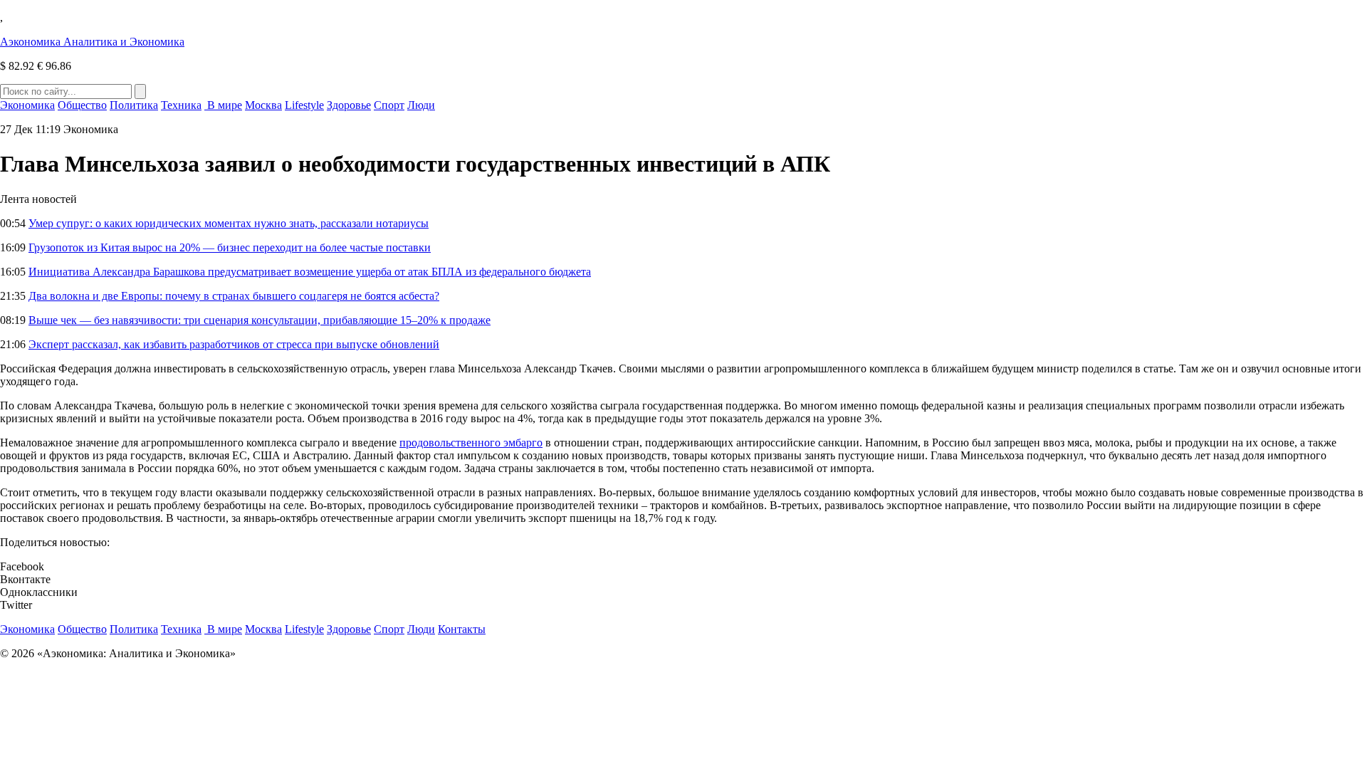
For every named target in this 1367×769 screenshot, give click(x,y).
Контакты (462, 629)
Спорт (389, 105)
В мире (223, 105)
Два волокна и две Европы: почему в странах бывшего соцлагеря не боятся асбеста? (233, 296)
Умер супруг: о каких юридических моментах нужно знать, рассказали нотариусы (228, 223)
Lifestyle (304, 105)
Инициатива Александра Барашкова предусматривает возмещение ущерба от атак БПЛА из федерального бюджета (309, 272)
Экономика (27, 105)
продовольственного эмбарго (471, 442)
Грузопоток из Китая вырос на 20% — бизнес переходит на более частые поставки (229, 247)
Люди (421, 105)
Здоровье (349, 105)
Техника (181, 105)
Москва (263, 105)
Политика (134, 105)
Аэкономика (92, 42)
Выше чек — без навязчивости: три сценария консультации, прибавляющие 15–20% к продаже (259, 320)
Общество (82, 105)
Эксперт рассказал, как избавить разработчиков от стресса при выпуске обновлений (233, 344)
